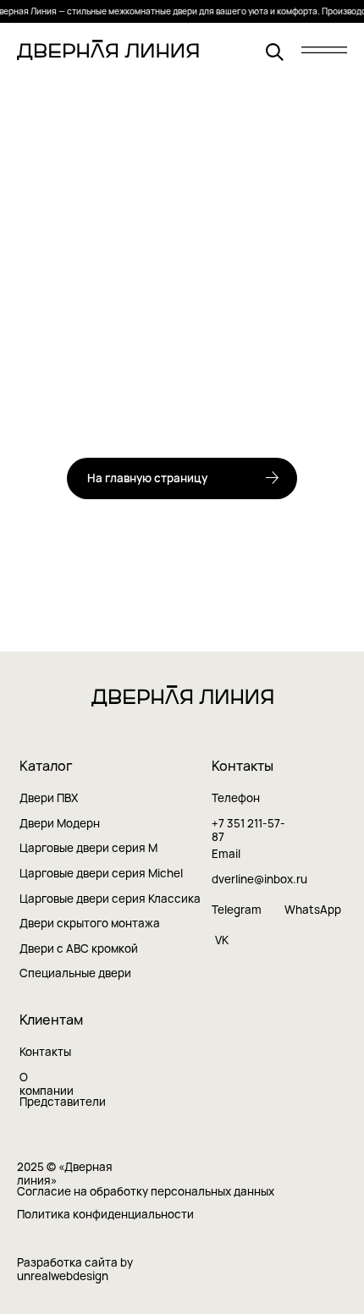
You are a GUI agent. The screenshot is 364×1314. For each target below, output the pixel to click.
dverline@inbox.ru (259, 879)
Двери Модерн (59, 823)
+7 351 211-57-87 (248, 830)
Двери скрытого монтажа (89, 923)
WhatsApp (312, 909)
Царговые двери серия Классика (110, 898)
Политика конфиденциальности (105, 1214)
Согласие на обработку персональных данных (145, 1191)
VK (222, 940)
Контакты (45, 1051)
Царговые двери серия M (88, 848)
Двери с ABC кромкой (78, 948)
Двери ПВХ (48, 798)
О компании (46, 1083)
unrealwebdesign (62, 1276)
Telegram (237, 909)
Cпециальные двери (75, 973)
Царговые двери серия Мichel (101, 873)
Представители (62, 1101)
